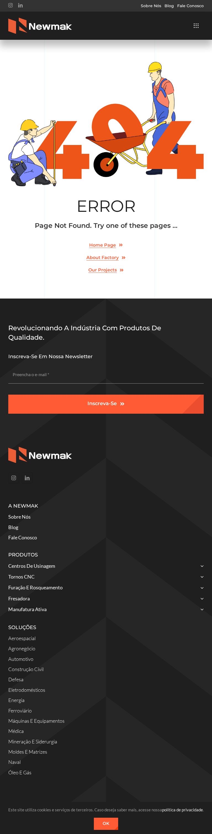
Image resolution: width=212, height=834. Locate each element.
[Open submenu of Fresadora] (201, 599)
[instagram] (10, 5)
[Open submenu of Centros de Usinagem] (201, 566)
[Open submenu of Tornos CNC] (201, 577)
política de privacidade (182, 809)
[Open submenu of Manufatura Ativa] (201, 610)
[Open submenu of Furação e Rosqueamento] (201, 588)
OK (106, 823)
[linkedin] (20, 5)
